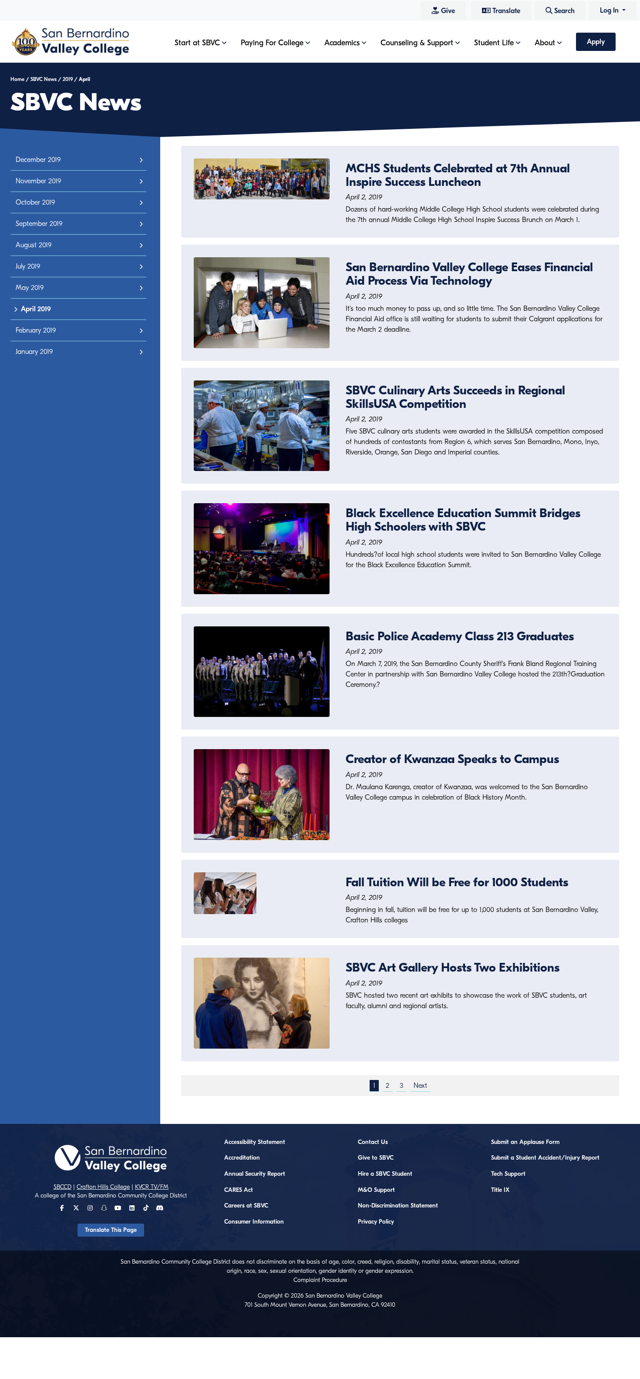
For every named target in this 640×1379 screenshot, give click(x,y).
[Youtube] (118, 1208)
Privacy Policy (376, 1221)
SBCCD (62, 1187)
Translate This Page (111, 1230)
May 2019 (30, 288)
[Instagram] (90, 1208)
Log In (610, 10)
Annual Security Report (254, 1173)
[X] (76, 1208)
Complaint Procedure (320, 1280)
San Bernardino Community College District (132, 1195)
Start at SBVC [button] (197, 42)
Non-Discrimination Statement (398, 1205)
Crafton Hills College (103, 1187)
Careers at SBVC (246, 1205)
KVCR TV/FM (151, 1187)
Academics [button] (342, 42)
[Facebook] (62, 1208)
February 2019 (36, 330)
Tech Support (508, 1173)
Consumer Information (254, 1221)
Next (420, 1086)
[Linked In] (132, 1208)
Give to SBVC (376, 1157)
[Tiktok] (145, 1208)
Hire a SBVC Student (385, 1173)
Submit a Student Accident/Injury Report (545, 1157)
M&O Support (376, 1190)
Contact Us (373, 1142)
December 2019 (38, 160)
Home (17, 79)
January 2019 (34, 352)
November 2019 (38, 181)
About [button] (545, 42)
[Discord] (159, 1208)
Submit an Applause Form (525, 1142)
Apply (596, 42)
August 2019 (33, 245)
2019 (68, 79)
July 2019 (28, 266)
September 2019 (39, 224)
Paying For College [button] (272, 42)
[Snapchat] (104, 1208)
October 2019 (35, 202)
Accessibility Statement (254, 1142)
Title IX (500, 1190)
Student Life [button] (494, 42)
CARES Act (238, 1190)
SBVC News (43, 79)
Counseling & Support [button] (417, 42)
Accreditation (242, 1157)
